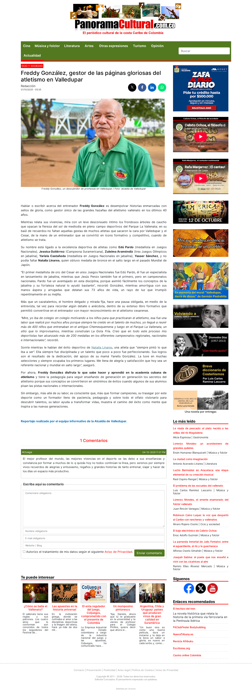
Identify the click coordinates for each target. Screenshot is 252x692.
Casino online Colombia (187, 655)
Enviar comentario (149, 553)
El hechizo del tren (184, 608)
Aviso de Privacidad (118, 552)
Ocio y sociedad (32, 65)
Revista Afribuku (183, 641)
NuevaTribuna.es (183, 634)
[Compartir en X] (132, 87)
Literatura (72, 46)
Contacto (79, 670)
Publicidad (109, 670)
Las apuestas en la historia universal (64, 607)
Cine (26, 46)
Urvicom (132, 689)
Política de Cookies (143, 670)
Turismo (139, 46)
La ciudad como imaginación (190, 459)
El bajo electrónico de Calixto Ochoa (195, 530)
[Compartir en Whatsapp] (162, 87)
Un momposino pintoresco (123, 607)
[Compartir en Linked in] (152, 87)
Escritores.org (181, 648)
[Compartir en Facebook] (142, 87)
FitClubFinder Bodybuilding (189, 627)
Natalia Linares (102, 347)
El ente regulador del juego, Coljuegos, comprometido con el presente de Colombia (93, 614)
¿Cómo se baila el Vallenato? (35, 607)
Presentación (94, 670)
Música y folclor (47, 46)
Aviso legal (124, 670)
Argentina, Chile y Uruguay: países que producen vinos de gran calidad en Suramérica (152, 614)
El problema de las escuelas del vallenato (198, 485)
